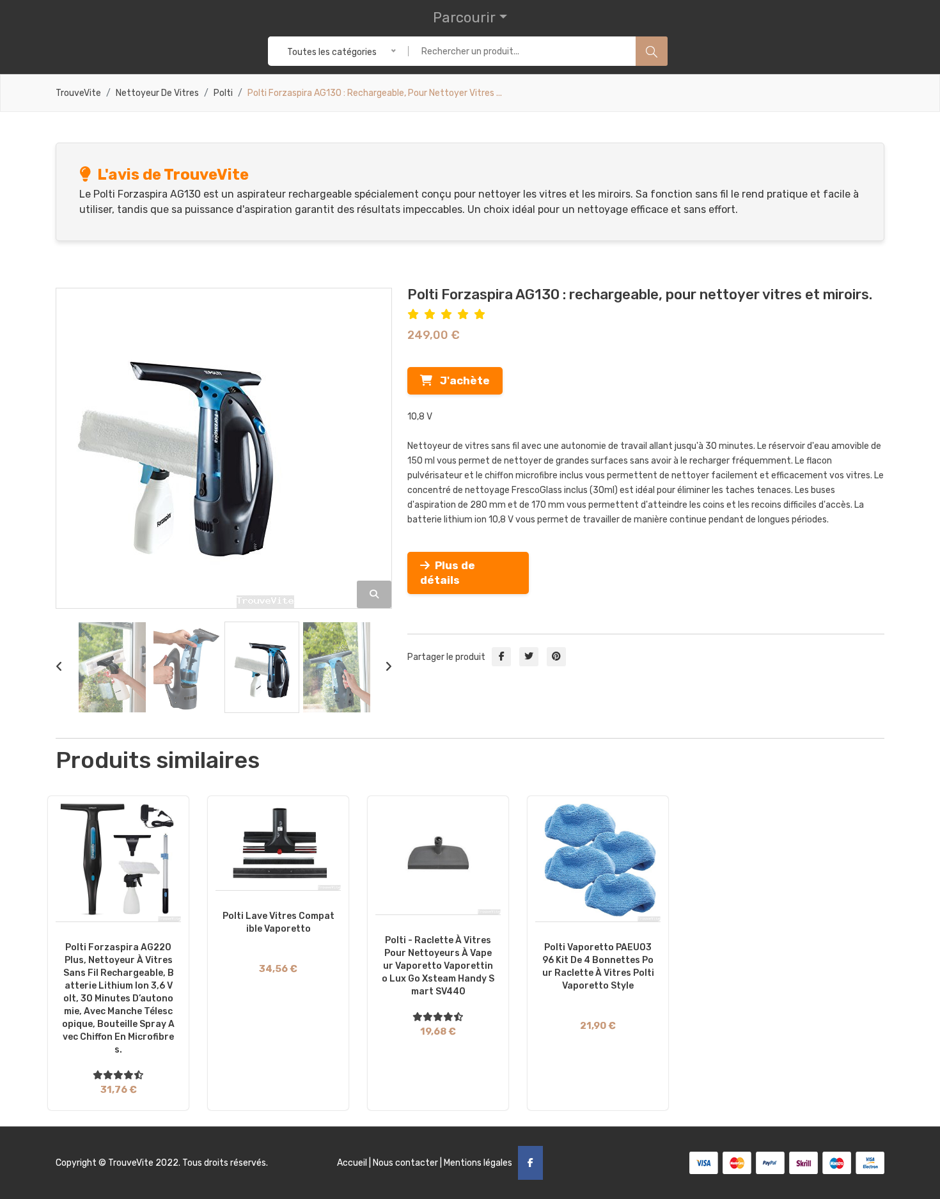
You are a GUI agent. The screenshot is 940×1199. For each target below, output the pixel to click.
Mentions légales (478, 1162)
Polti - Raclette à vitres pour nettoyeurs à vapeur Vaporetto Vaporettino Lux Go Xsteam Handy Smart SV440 (438, 966)
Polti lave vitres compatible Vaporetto (278, 922)
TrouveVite (78, 93)
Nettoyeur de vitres (157, 93)
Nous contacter (405, 1162)
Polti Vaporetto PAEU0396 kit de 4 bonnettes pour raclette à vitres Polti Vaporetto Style (598, 966)
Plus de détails (447, 572)
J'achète (461, 380)
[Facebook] (530, 1163)
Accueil (352, 1162)
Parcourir (464, 17)
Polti (223, 93)
